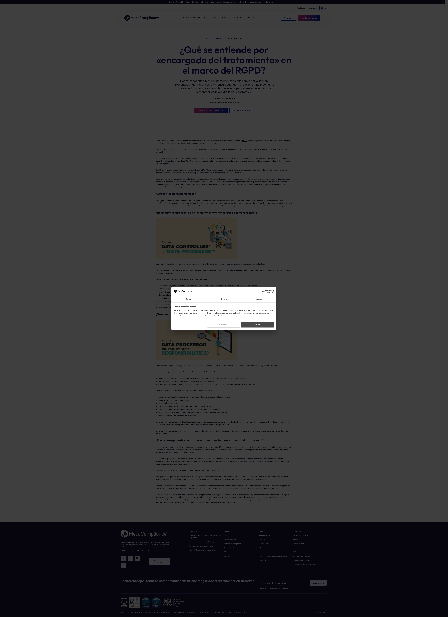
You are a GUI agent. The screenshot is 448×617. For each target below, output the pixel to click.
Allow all (257, 325)
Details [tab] (224, 299)
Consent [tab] (189, 299)
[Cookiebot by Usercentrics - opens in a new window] (264, 291)
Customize (222, 325)
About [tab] (259, 299)
